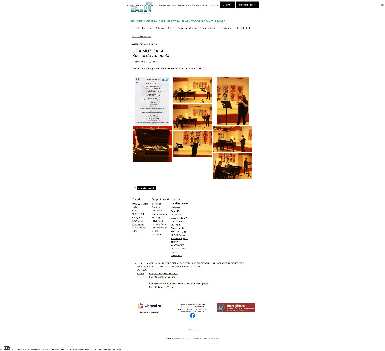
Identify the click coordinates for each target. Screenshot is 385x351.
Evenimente (225, 28)
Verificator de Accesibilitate (66, 349)
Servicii (171, 28)
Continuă (227, 5)
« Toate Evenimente (141, 36)
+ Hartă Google (178, 238)
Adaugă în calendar (146, 188)
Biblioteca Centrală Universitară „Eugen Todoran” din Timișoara (177, 21)
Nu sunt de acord (247, 5)
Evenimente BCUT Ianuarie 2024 (139, 227)
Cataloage (160, 28)
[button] (5, 348)
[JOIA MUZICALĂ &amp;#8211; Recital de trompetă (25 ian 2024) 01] (152, 144)
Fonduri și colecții (208, 28)
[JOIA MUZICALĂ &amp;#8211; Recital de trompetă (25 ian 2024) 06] (232, 101)
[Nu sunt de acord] (382, 5)
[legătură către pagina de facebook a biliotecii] (192, 315)
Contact (246, 28)
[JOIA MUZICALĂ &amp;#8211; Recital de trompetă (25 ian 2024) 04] (232, 166)
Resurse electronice (187, 28)
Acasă (136, 28)
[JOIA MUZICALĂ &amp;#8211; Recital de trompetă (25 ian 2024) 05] (192, 90)
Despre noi (147, 28)
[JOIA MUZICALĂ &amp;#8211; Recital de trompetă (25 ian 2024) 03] (192, 144)
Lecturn (237, 28)
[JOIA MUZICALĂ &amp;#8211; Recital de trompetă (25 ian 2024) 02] (232, 139)
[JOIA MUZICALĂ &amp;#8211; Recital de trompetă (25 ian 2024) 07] (192, 117)
